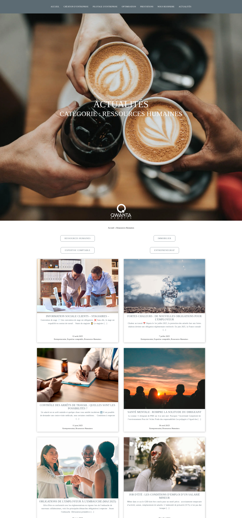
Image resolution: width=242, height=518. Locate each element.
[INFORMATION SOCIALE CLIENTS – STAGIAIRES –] (77, 261)
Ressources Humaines (92, 339)
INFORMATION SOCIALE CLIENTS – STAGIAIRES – (77, 316)
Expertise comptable (75, 339)
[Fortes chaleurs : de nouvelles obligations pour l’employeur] (164, 261)
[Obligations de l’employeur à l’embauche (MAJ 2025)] (77, 439)
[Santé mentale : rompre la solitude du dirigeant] (164, 350)
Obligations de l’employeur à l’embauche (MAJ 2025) (77, 501)
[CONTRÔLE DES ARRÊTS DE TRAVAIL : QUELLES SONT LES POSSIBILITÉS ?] (77, 350)
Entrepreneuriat (60, 339)
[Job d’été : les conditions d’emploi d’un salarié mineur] (164, 439)
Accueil (111, 228)
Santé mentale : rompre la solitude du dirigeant (164, 412)
